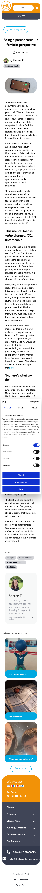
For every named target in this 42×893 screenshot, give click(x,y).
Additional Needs (12, 66)
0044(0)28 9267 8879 (24, 852)
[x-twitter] (20, 797)
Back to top (21, 768)
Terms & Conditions (21, 880)
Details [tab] (21, 408)
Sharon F (18, 60)
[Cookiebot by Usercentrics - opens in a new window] (30, 402)
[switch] (36, 452)
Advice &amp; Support (15, 562)
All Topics (11, 558)
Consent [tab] (7, 408)
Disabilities (11, 567)
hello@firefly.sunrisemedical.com (24, 858)
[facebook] (8, 797)
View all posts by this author (17, 618)
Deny (21, 489)
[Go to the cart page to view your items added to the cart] (37, 8)
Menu (19, 16)
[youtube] (16, 797)
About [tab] (34, 408)
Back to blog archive (17, 30)
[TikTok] (25, 797)
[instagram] (12, 797)
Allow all (21, 475)
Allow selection (21, 482)
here (11, 368)
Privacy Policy (21, 885)
